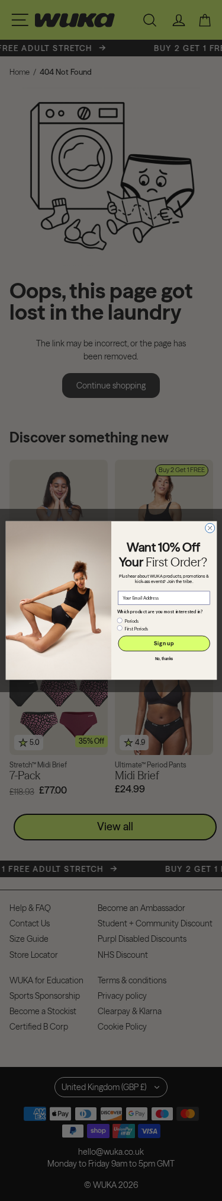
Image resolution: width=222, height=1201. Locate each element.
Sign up (163, 643)
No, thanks (164, 659)
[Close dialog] (209, 528)
